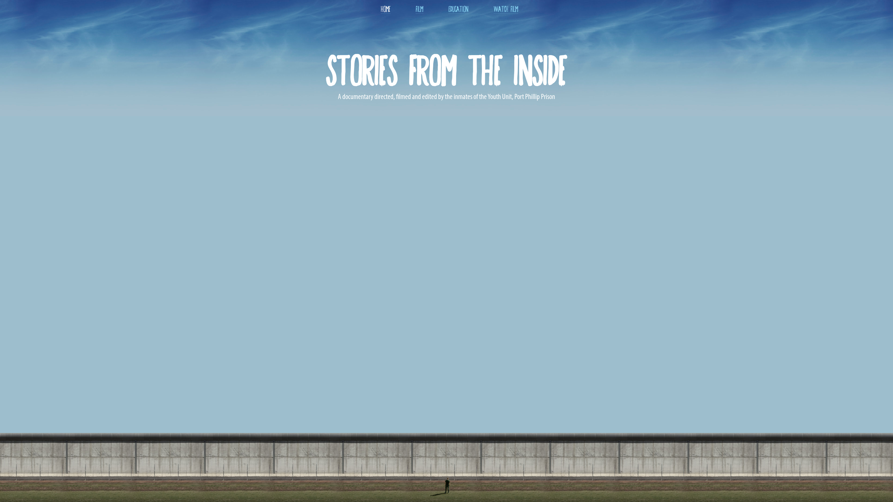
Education (458, 7)
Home (385, 7)
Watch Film (506, 7)
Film (419, 7)
